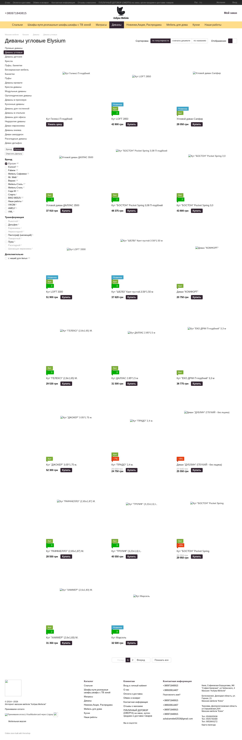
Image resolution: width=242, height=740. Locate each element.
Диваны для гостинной (17, 108)
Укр (200, 2)
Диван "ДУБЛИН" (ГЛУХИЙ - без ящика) (199, 464)
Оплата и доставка (21, 2)
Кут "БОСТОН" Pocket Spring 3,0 (195, 205)
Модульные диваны (15, 91)
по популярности (160, 40)
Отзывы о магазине (87, 2)
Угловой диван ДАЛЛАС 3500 (62, 205)
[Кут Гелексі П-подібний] (76, 82)
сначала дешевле (181, 40)
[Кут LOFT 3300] (76, 255)
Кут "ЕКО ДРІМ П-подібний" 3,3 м (195, 378)
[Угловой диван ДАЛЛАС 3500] (76, 168)
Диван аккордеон (14, 134)
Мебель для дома (177, 24)
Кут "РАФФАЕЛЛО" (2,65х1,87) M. (65, 551)
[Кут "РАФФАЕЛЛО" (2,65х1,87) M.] (76, 514)
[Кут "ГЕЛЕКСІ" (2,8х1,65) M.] (76, 341)
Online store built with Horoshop (17, 733)
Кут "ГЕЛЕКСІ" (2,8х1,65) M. (62, 378)
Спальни (17, 24)
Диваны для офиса (15, 117)
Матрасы (101, 24)
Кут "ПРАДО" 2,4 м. (122, 464)
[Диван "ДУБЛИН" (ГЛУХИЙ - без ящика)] (207, 428)
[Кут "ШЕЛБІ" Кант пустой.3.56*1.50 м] (141, 255)
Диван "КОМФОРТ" (187, 291)
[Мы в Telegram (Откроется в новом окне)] (189, 2)
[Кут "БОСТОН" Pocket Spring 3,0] (207, 168)
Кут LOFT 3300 (54, 291)
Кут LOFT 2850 (119, 118)
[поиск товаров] (229, 24)
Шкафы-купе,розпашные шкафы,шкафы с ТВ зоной (59, 24)
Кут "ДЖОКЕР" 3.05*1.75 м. (61, 464)
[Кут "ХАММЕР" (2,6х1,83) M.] (76, 601)
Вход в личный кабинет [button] (135, 685)
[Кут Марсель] (141, 601)
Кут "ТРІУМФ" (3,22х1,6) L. (126, 551)
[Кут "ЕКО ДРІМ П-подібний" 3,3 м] (207, 341)
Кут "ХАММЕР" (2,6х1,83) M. (62, 637)
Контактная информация (63, 2)
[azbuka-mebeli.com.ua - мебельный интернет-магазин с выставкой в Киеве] (13, 688)
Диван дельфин (13, 143)
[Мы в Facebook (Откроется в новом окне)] (178, 2)
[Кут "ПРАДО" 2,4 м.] (141, 428)
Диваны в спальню (15, 112)
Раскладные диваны (16, 138)
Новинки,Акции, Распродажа (143, 24)
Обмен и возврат (41, 2)
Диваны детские (13, 56)
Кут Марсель (118, 637)
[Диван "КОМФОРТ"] (207, 255)
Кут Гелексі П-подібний (59, 118)
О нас (7, 2)
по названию (200, 40)
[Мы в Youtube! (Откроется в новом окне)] (182, 2)
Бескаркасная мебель (17, 69)
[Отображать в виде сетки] (230, 41)
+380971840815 (16, 13)
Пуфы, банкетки (13, 65)
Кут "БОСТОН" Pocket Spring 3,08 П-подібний (137, 205)
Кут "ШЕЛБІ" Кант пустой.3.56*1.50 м (132, 291)
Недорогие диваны (15, 121)
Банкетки (10, 74)
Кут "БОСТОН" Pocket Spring (193, 551)
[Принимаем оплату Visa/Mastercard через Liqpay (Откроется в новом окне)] (29, 714)
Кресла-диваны (13, 87)
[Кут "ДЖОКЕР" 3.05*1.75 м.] (76, 428)
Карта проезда (209, 725)
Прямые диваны (14, 48)
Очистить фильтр (14, 154)
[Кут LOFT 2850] (141, 82)
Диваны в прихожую (16, 99)
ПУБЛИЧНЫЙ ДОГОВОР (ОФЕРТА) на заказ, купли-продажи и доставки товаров (136, 2)
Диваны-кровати (13, 82)
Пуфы (8, 78)
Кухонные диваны (14, 104)
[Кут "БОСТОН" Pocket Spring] (207, 514)
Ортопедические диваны (18, 95)
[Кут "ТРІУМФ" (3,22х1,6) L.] (141, 514)
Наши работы (213, 24)
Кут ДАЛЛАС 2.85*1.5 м (124, 378)
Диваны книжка (13, 130)
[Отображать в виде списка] (235, 41)
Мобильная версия (17, 721)
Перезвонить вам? (171, 695)
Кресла (9, 61)
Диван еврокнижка (15, 125)
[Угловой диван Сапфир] (207, 82)
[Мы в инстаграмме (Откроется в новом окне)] (186, 2)
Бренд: (9, 149)
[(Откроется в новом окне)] (56, 714)
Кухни (196, 24)
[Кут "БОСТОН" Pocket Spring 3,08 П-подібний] (141, 168)
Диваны (116, 24)
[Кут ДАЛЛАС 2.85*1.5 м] (141, 341)
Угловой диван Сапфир (190, 118)
